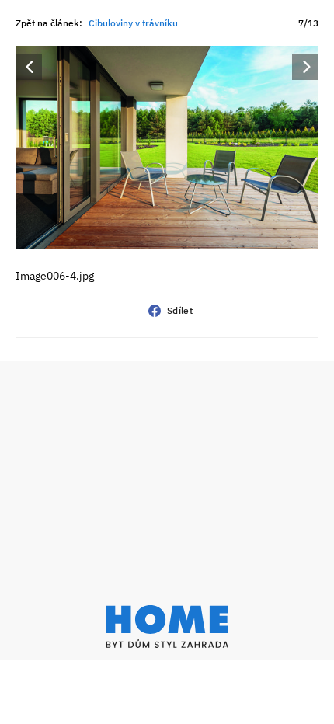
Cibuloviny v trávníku (133, 23)
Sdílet (180, 310)
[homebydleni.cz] (167, 626)
